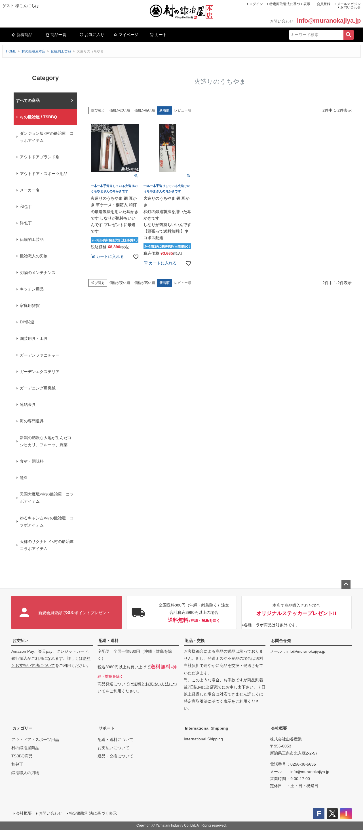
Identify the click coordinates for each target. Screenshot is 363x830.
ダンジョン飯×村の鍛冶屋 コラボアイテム (47, 137)
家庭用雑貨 (30, 305)
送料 (24, 477)
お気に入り (94, 34)
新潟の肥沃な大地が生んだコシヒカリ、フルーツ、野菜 (45, 441)
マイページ (128, 34)
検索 (348, 35)
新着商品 (24, 34)
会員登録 (323, 4)
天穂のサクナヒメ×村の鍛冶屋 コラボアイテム (48, 545)
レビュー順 (182, 110)
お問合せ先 (281, 640)
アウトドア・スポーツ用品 (43, 173)
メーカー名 (30, 190)
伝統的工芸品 (61, 51)
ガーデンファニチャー (40, 355)
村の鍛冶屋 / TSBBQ (38, 117)
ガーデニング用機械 (38, 388)
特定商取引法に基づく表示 (289, 4)
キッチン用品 (32, 289)
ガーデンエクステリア (40, 371)
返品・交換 (195, 640)
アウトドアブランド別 (40, 157)
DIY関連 (27, 322)
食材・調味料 (32, 461)
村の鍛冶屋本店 (33, 51)
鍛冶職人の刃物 (34, 256)
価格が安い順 (119, 110)
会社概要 (279, 728)
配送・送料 (109, 640)
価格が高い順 (144, 110)
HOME (11, 51)
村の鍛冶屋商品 (25, 747)
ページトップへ (346, 584)
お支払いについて (113, 747)
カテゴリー (22, 728)
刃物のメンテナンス (38, 272)
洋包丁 (26, 223)
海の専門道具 (32, 421)
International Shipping (206, 728)
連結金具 (28, 404)
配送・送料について (115, 739)
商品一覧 (58, 34)
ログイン (256, 4)
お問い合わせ (350, 7)
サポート (107, 728)
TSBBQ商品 (22, 756)
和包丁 (26, 206)
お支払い (20, 640)
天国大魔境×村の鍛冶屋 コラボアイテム (47, 498)
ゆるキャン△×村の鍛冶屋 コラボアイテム (47, 521)
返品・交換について (115, 756)
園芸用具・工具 (34, 338)
